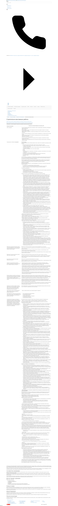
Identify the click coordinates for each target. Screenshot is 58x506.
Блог (43, 500)
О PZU (28, 106)
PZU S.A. (32, 501)
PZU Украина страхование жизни (35, 500)
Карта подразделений (22, 500)
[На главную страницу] (16, 0)
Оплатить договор (10, 108)
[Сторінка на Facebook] (8, 103)
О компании (9, 500)
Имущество (9, 113)
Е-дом (9, 112)
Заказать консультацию (10, 499)
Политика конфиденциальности (12, 503)
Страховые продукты (10, 106)
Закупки (38, 106)
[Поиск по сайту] (7, 9)
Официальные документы (11, 502)
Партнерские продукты (17, 106)
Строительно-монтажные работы (12, 115)
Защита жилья (10, 111)
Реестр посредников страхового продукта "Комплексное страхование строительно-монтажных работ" (20, 122)
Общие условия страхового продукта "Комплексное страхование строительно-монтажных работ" (19, 121)
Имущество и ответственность (12, 110)
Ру (7, 1)
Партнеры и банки (22, 503)
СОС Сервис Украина (34, 502)
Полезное (31, 106)
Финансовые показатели (11, 501)
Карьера (15, 108)
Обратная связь (43, 106)
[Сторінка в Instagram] (8, 104)
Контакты (35, 106)
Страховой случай (23, 106)
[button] (29, 56)
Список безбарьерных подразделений (22, 502)
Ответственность (10, 114)
